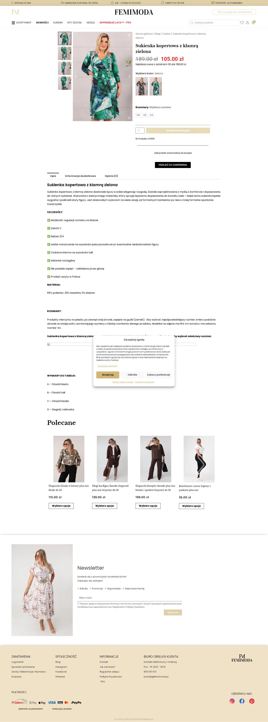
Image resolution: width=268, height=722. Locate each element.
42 (144, 115)
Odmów (132, 375)
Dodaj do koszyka (178, 130)
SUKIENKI (58, 22)
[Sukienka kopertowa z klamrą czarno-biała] (142, 86)
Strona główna (144, 33)
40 (138, 115)
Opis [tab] (53, 176)
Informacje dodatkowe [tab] (80, 176)
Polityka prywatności (144, 382)
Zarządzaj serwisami (108, 366)
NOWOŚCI (42, 22)
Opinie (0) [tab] (111, 176)
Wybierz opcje (61, 506)
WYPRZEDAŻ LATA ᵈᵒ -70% (115, 22)
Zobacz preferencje (158, 375)
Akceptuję (108, 375)
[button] (51, 478)
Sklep (158, 33)
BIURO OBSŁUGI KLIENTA (161, 656)
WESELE (91, 22)
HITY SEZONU (74, 22)
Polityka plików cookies (123, 382)
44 (151, 115)
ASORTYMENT (23, 22)
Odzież (166, 33)
